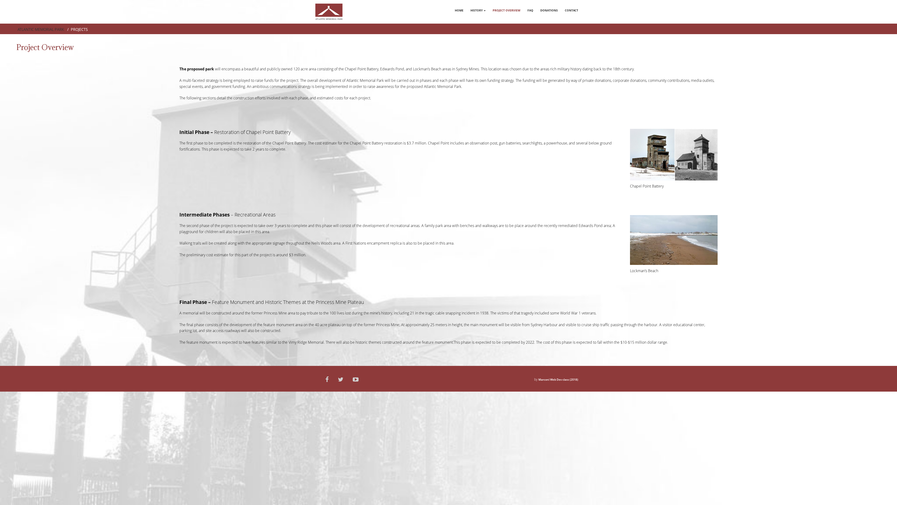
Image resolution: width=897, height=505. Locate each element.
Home (459, 10)
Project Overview (506, 10)
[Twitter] (340, 379)
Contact (571, 10)
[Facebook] (327, 379)
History (476, 10)
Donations (549, 10)
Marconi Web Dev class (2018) (558, 380)
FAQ (530, 10)
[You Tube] (356, 379)
